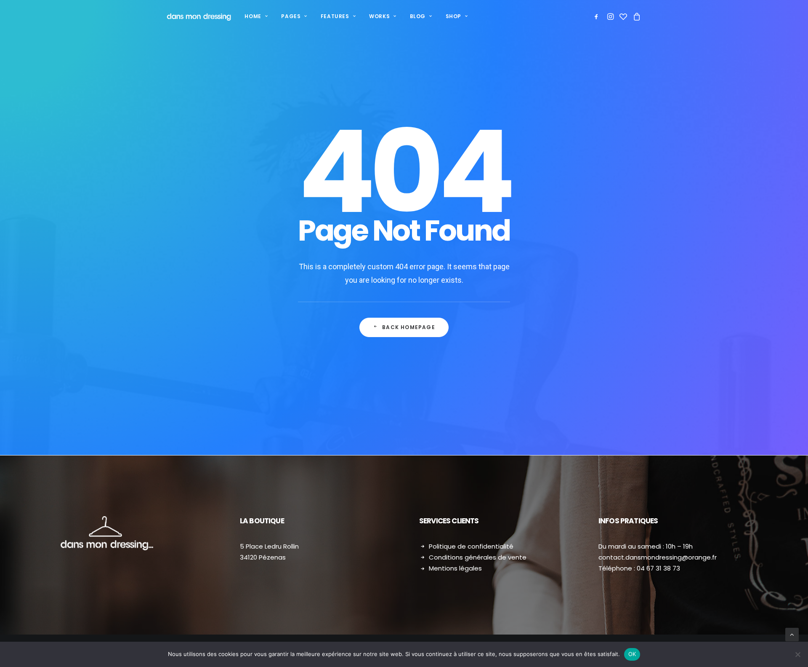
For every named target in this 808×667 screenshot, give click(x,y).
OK (632, 654)
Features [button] (335, 16)
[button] (598, 16)
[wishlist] (623, 16)
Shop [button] (453, 16)
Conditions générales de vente (477, 557)
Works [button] (379, 16)
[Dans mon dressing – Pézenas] (199, 16)
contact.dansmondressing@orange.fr (657, 557)
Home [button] (253, 16)
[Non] (797, 654)
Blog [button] (417, 16)
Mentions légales (455, 568)
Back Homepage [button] (408, 327)
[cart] (635, 16)
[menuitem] (256, 16)
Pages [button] (290, 16)
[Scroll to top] (792, 634)
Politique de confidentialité (471, 546)
